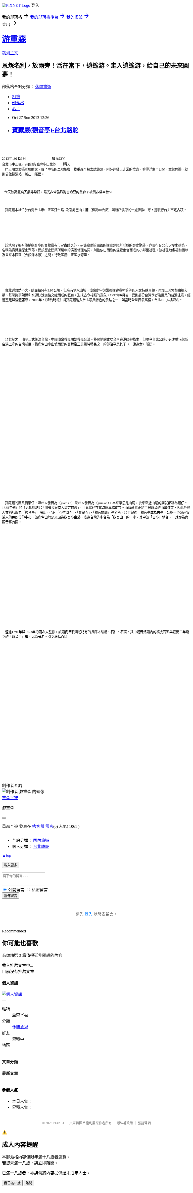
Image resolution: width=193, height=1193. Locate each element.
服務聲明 (144, 1123)
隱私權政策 (125, 1123)
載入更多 (10, 865)
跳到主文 (10, 53)
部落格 (18, 103)
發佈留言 (10, 896)
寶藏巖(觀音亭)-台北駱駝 (45, 130)
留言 (49, 826)
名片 (16, 109)
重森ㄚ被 (10, 798)
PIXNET (59, 1123)
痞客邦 (38, 826)
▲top (6, 855)
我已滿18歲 (12, 1183)
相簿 (16, 97)
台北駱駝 (41, 846)
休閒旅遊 (43, 87)
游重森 (14, 39)
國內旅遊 (41, 840)
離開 (29, 1183)
